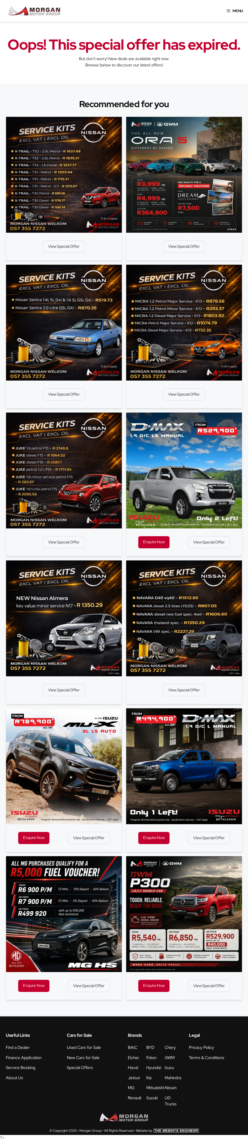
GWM (170, 1057)
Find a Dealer (18, 1047)
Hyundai (153, 1067)
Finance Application (23, 1057)
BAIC (132, 1047)
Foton (151, 1057)
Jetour (134, 1077)
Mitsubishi (155, 1087)
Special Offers (80, 1067)
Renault (134, 1098)
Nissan (171, 1087)
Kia (149, 1077)
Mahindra (173, 1077)
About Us (14, 1077)
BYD (150, 1047)
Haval (133, 1067)
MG (131, 1087)
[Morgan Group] (34, 11)
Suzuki (152, 1098)
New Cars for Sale (83, 1057)
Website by (167, 1130)
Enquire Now (154, 541)
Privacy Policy (201, 1047)
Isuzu (169, 1067)
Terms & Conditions (206, 1057)
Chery (170, 1047)
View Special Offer (64, 246)
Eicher (133, 1057)
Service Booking (20, 1067)
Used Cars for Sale (84, 1047)
